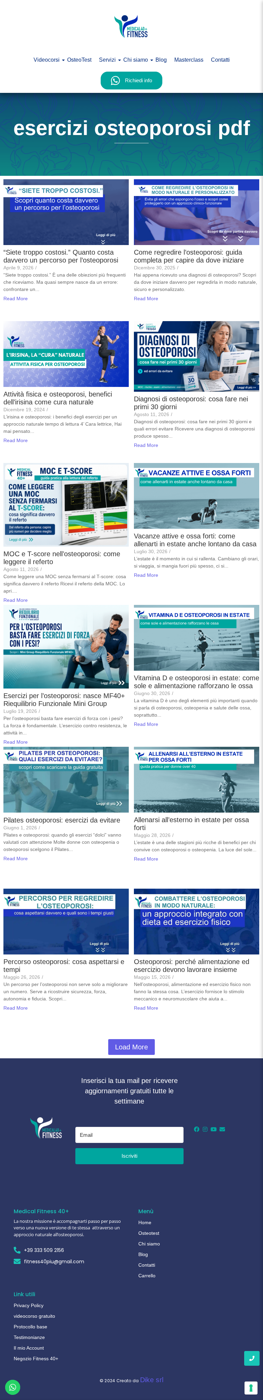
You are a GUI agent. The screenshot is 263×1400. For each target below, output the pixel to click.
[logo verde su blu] (46, 1127)
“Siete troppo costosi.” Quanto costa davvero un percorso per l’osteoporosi (60, 256)
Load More (131, 1047)
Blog (161, 60)
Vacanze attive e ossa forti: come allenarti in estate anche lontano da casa (195, 540)
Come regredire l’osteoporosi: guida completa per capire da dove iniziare (189, 256)
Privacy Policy (28, 1305)
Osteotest (148, 1233)
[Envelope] (222, 1129)
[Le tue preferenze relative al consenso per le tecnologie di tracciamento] (251, 1388)
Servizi (107, 60)
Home (144, 1222)
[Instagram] (205, 1129)
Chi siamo (135, 60)
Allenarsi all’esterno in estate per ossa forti (191, 823)
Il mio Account (29, 1348)
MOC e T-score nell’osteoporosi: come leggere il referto (61, 557)
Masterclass (188, 60)
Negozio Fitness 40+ (36, 1358)
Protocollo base (30, 1326)
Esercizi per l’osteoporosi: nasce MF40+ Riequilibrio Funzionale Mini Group (64, 699)
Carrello (146, 1275)
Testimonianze (29, 1337)
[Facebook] (196, 1129)
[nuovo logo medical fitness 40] (131, 26)
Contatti (220, 60)
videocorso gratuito (34, 1316)
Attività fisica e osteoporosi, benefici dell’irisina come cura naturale (57, 398)
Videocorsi (47, 60)
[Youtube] (213, 1129)
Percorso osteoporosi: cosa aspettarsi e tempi (63, 965)
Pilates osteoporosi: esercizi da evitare (61, 820)
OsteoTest (79, 60)
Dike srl (151, 1380)
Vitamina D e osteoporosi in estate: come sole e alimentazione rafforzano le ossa (196, 682)
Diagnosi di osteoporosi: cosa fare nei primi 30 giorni (191, 403)
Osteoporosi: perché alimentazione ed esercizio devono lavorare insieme (191, 965)
